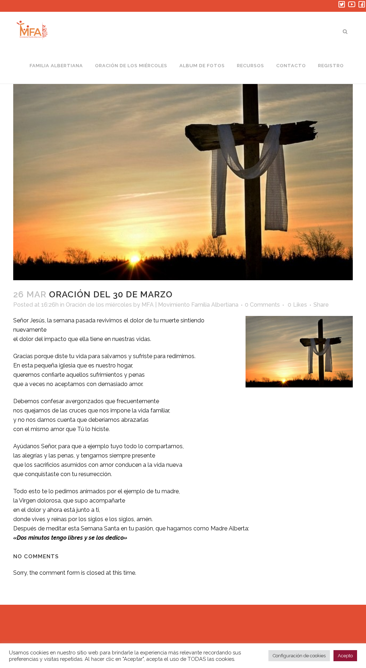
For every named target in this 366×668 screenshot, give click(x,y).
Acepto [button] (345, 655)
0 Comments (262, 304)
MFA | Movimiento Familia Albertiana (190, 304)
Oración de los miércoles (99, 304)
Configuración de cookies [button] (299, 655)
